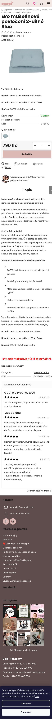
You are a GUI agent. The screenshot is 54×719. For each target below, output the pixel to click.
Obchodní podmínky (12, 547)
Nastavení (26, 703)
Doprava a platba (11, 556)
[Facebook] (6, 521)
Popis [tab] (27, 190)
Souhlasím (26, 712)
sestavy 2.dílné (41, 372)
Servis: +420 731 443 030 (16, 676)
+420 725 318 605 (19, 513)
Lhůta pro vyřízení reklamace (17, 560)
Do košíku (27, 154)
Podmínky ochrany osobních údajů (19, 551)
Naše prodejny (10, 535)
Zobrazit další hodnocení (39, 490)
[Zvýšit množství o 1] (49, 145)
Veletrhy (7, 576)
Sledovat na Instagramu (25, 650)
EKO (11, 39)
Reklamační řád (10, 564)
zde (37, 696)
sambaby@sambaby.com (22, 507)
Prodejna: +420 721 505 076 (17, 667)
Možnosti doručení (10, 119)
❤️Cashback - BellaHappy (16, 543)
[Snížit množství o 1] (35, 145)
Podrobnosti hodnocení (12, 35)
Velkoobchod (9, 572)
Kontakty (7, 539)
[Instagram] (13, 521)
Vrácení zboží (9, 568)
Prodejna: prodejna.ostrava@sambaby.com (24, 672)
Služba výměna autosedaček (17, 580)
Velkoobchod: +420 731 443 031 (19, 663)
